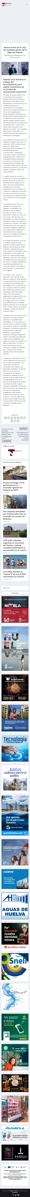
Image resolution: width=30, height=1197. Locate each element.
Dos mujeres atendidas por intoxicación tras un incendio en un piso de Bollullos (14, 515)
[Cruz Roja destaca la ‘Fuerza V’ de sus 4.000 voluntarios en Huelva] (15, 562)
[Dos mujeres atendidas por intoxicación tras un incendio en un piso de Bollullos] (15, 502)
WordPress (15, 1192)
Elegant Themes (14, 1190)
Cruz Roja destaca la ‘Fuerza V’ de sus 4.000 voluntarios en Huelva (14, 574)
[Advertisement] (15, 24)
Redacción (17, 55)
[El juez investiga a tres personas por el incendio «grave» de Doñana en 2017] (15, 473)
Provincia (17, 58)
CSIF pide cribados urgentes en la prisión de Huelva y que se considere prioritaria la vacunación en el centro (14, 545)
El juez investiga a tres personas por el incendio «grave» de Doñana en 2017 (14, 486)
